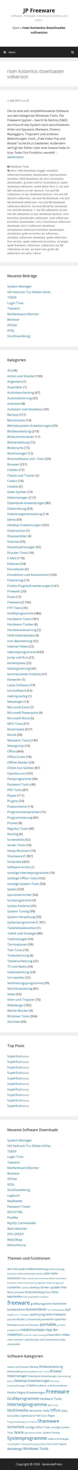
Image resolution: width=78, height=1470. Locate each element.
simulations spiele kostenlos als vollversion (32, 233)
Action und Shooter (21, 376)
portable (48, 1324)
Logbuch (13, 1195)
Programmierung (19, 817)
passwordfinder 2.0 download (23, 1319)
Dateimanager (17, 497)
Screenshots (15, 839)
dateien (25, 1287)
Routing (13, 834)
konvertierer (36, 1309)
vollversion (33, 245)
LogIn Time (15, 303)
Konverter (14, 679)
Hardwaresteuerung (21, 630)
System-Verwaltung (21, 917)
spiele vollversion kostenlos (39, 241)
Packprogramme (19, 779)
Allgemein (14, 381)
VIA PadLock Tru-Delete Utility (29, 292)
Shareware (14, 856)
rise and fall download (45, 198)
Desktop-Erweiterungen (24, 525)
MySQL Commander (21, 1223)
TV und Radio (17, 966)
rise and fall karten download (49, 206)
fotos (48, 1292)
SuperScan (14, 1056)
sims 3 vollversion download (37, 225)
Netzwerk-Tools (18, 740)
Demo (11, 519)
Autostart (14, 403)
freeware (18, 1302)
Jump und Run (17, 657)
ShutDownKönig (18, 336)
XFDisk (12, 325)
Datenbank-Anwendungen (26, 503)
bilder (47, 1273)
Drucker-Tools (17, 553)
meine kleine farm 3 (46, 186)
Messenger (15, 701)
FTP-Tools (14, 608)
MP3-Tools (15, 724)
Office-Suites (16, 757)
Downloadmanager (21, 547)
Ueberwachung (18, 972)
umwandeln (53, 1334)
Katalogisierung (18, 668)
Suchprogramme (19, 900)
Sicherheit (14, 862)
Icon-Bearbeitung (19, 641)
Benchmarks (16, 420)
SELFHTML (15, 1212)
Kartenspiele (16, 663)
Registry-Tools (17, 828)
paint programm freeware (48, 1314)
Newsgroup (15, 746)
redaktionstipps (32, 1329)
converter (14, 1287)
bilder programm (55, 1282)
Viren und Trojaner (20, 999)
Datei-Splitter (16, 492)
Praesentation (17, 806)
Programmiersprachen (23, 812)
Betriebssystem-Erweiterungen (29, 426)
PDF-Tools (14, 790)
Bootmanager (17, 453)
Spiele (11, 889)
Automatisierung (19, 398)
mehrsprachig (17, 696)
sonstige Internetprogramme (28, 873)
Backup (12, 415)
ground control (33, 182)
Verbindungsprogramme (25, 983)
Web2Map (14, 1240)
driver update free (53, 1287)
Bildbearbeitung (19, 431)
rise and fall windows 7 (20, 210)
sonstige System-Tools (23, 884)
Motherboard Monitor (23, 314)
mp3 (68, 1310)
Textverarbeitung (19, 961)
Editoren (13, 564)
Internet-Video (17, 646)
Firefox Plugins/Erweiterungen (29, 586)
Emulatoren (15, 569)
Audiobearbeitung (20, 392)
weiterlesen (15, 157)
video (66, 1334)
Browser (13, 464)
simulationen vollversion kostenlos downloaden (35, 229)
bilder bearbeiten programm (32, 1283)
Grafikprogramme (20, 613)
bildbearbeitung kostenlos (30, 1273)
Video (11, 994)
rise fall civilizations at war (51, 210)
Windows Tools (20, 166)
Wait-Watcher (17, 1228)
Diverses (13, 542)
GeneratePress (52, 1464)
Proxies (12, 823)
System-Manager (19, 286)
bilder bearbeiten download (34, 1278)
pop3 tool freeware (29, 1325)
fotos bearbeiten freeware (35, 1297)
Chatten (12, 470)
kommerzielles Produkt (24, 674)
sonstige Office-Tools (22, 878)
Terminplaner (17, 944)
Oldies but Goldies (20, 768)
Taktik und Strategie (21, 933)
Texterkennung (18, 955)
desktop (35, 1287)
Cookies (12, 486)
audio (22, 1269)
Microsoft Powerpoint (22, 712)
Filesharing (15, 580)
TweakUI (13, 308)
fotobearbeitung (35, 1292)
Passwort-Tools (18, 784)
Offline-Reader (17, 762)
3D (9, 370)
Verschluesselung (19, 988)
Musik (11, 735)
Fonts (11, 597)
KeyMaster (14, 1201)
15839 (11, 297)
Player (11, 795)
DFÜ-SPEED (15, 1234)
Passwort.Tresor (18, 1206)
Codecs (12, 481)
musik (10, 1314)
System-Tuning (18, 911)
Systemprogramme (21, 922)
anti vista (12, 1269)
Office (11, 751)
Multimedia (15, 729)
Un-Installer (15, 977)
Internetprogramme (21, 652)
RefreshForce (16, 1245)
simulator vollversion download (26, 237)
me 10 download (56, 1309)
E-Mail (12, 558)
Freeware (13, 602)
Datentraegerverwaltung (24, 514)
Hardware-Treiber (20, 624)
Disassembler (17, 536)
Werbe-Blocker (17, 1010)
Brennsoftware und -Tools (26, 459)
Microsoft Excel (18, 707)
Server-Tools (16, 845)
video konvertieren (49, 1339)
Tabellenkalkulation (21, 928)
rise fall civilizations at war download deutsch (34, 214)
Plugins (12, 801)
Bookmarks (15, 448)
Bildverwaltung (18, 442)
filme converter (15, 1292)
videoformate (31, 1339)
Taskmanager (17, 939)
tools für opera (30, 1335)
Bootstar (13, 319)
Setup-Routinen (18, 851)
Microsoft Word (18, 718)
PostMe (12, 1217)
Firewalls (13, 591)
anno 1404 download (23, 170)
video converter (15, 1339)
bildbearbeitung (37, 1269)
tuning (42, 1335)
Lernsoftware (16, 690)
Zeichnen (13, 1022)
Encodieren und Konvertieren (28, 575)
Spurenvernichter (19, 895)
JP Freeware (39, 10)
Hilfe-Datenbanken (20, 635)
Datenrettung (16, 508)
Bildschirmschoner (20, 437)
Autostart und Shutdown (25, 409)
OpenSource (16, 773)
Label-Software (18, 685)
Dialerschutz (16, 530)
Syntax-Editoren (18, 906)
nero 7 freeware (22, 1315)
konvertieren (16, 1309)
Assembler (14, 387)
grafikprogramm (41, 1303)
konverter (60, 1304)
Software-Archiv (18, 867)
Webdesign (15, 1005)
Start (16, 28)
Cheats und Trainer (21, 475)
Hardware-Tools (19, 619)
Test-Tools (14, 950)
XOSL (11, 330)
